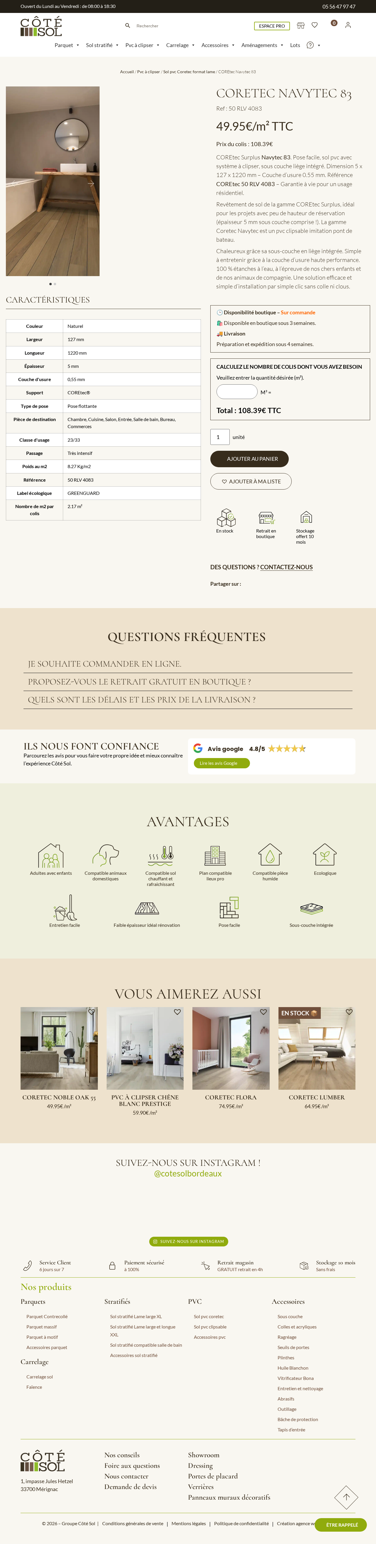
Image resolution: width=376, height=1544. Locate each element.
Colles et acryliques (297, 1326)
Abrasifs (286, 1398)
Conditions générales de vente (132, 1523)
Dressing (200, 1465)
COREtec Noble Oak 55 (59, 1097)
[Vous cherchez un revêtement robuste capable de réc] (64, 1209)
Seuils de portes (293, 1347)
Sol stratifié (99, 45)
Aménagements (259, 45)
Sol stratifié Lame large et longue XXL (142, 1330)
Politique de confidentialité (241, 1523)
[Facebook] (279, 1457)
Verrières (201, 1486)
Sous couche (290, 1316)
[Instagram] (298, 1457)
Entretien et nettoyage (300, 1388)
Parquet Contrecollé (47, 1316)
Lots (295, 45)
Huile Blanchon (293, 1368)
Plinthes (286, 1357)
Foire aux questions (132, 1465)
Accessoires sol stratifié (133, 1355)
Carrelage (177, 45)
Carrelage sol (39, 1376)
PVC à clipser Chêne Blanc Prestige (145, 1101)
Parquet (64, 45)
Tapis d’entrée (291, 1429)
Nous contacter (126, 1476)
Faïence (34, 1387)
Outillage (287, 1409)
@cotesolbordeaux (188, 1173)
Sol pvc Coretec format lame (189, 71)
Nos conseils (122, 1454)
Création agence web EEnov (305, 1523)
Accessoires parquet (46, 1347)
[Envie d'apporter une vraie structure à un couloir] (147, 1209)
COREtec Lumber (317, 1097)
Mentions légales (189, 1523)
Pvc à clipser (139, 45)
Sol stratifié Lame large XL (136, 1316)
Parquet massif (41, 1326)
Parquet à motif (42, 1337)
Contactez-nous (286, 566)
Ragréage (287, 1337)
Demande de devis (130, 1486)
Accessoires (215, 45)
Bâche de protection (298, 1419)
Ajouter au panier (252, 458)
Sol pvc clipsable (210, 1326)
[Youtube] (338, 1457)
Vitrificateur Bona (296, 1378)
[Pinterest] (318, 1457)
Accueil (127, 71)
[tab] (188, 664)
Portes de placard (213, 1476)
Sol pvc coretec (209, 1316)
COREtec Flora (231, 1097)
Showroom (203, 1454)
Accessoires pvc (210, 1337)
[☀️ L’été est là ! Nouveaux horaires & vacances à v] (313, 1209)
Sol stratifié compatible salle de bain (146, 1345)
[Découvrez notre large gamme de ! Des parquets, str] (229, 1209)
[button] (251, 481)
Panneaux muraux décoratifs (229, 1497)
